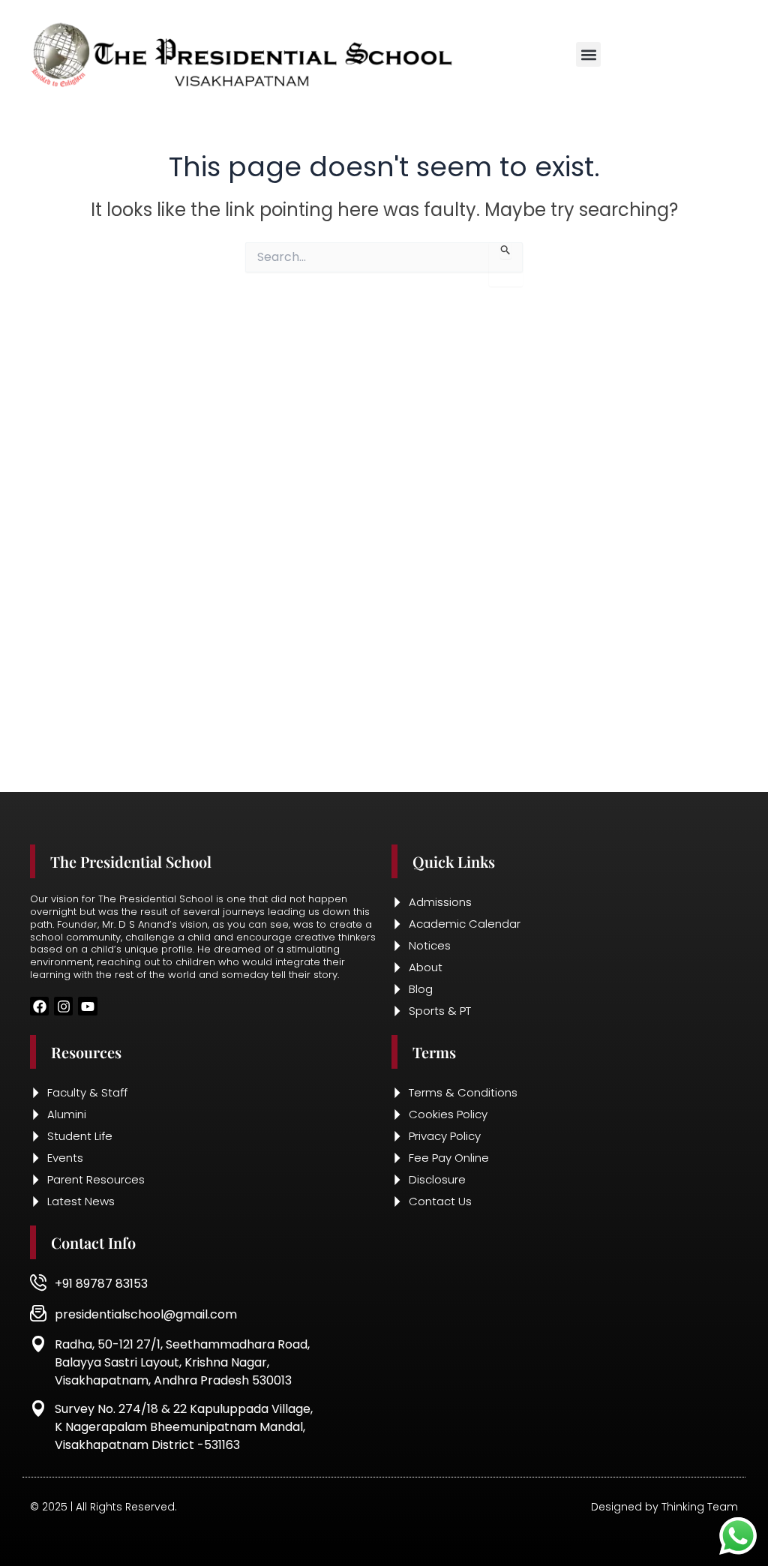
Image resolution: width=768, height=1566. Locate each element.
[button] (588, 54)
